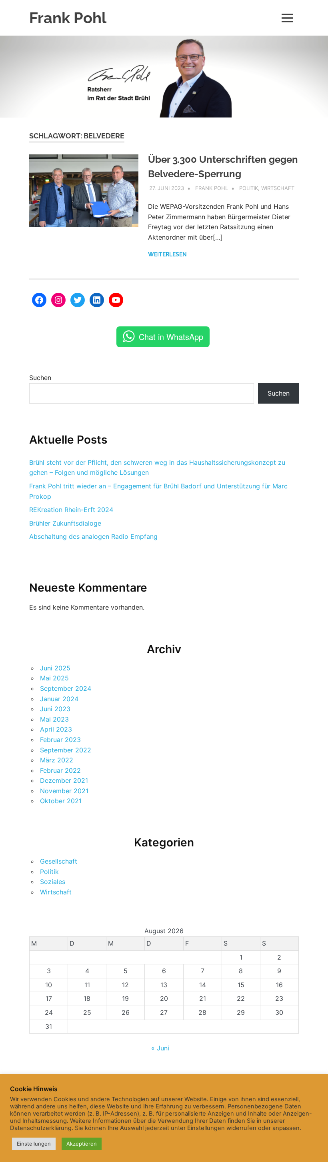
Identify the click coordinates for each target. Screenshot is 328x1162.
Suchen (40, 378)
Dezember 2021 (64, 780)
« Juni (160, 1048)
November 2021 (64, 791)
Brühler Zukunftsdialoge (65, 523)
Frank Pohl (67, 18)
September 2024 (65, 688)
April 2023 (56, 729)
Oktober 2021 (61, 801)
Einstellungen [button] (34, 1143)
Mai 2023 (54, 719)
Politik (248, 188)
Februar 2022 (60, 770)
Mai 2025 (54, 678)
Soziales (52, 882)
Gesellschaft (58, 861)
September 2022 (65, 750)
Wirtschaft (277, 188)
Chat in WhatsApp (171, 336)
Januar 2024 (59, 699)
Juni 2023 (55, 709)
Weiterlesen (167, 254)
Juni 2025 (55, 668)
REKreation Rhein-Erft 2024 (71, 510)
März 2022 (56, 760)
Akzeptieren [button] (81, 1143)
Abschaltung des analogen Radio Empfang (93, 536)
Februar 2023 (60, 740)
